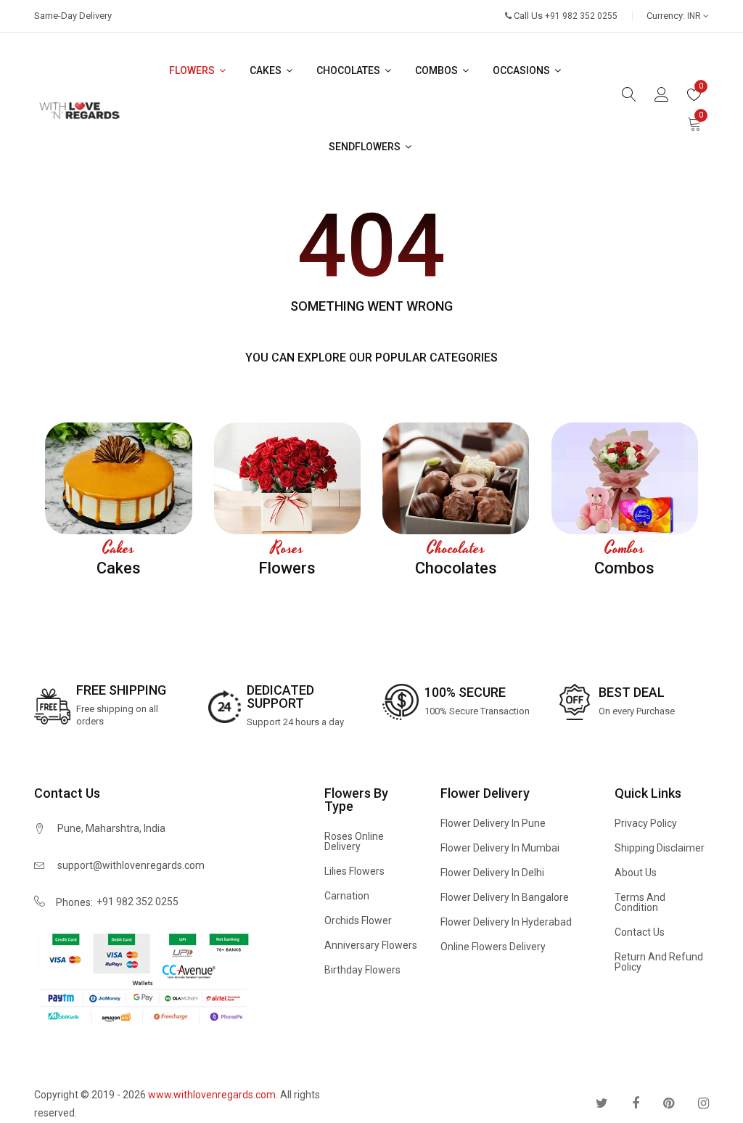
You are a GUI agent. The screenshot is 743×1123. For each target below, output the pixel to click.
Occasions (522, 70)
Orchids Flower (358, 920)
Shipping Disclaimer (660, 848)
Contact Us (640, 932)
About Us (636, 872)
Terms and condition (640, 902)
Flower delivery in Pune (493, 823)
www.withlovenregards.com (212, 1094)
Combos (437, 70)
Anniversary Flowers (370, 945)
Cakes (267, 70)
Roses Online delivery (354, 841)
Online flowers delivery (493, 947)
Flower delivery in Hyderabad (506, 922)
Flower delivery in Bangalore (504, 897)
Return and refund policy (659, 962)
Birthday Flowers (362, 970)
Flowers (193, 70)
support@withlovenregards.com (131, 865)
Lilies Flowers (354, 871)
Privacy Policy (646, 823)
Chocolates (349, 70)
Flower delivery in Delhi (492, 872)
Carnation (346, 896)
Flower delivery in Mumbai (499, 848)
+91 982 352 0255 (137, 902)
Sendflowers (366, 146)
